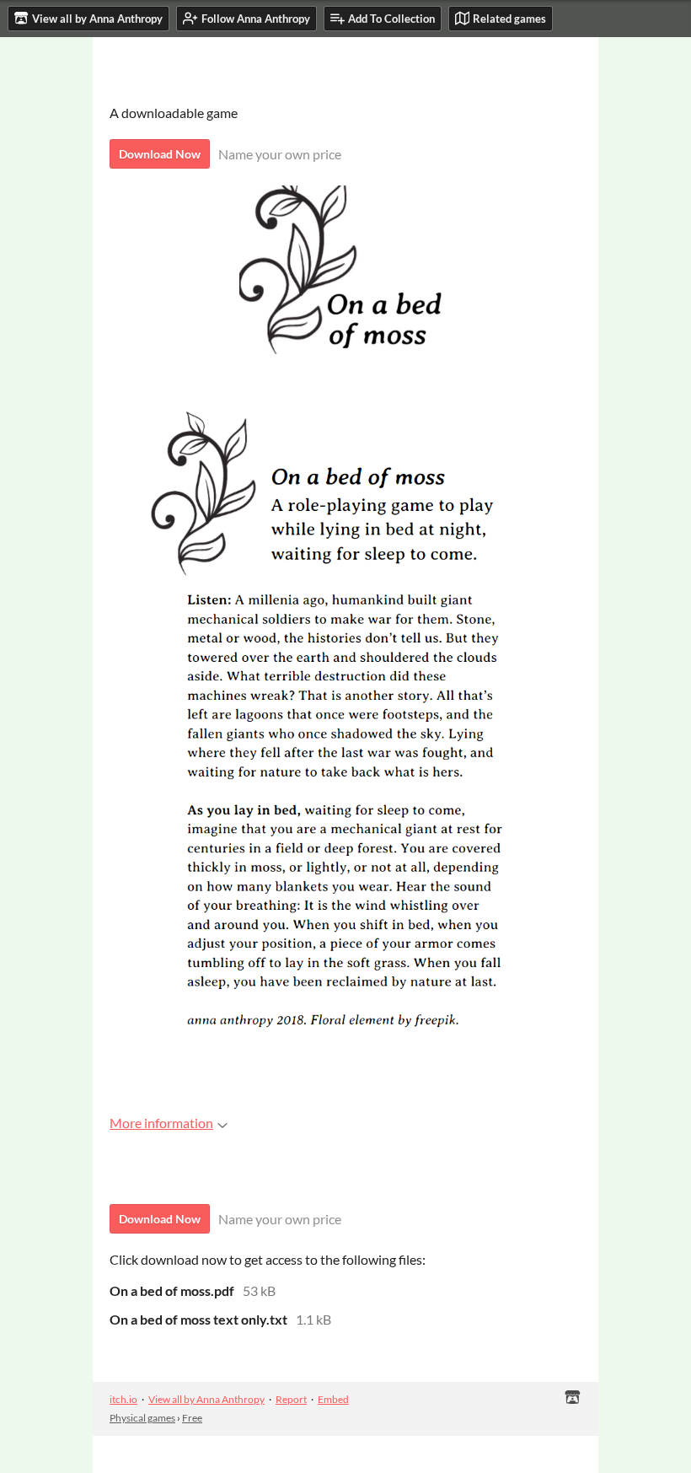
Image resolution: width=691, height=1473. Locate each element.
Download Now (160, 154)
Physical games (142, 1417)
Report (291, 1399)
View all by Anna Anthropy (206, 1399)
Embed (333, 1399)
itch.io (123, 1399)
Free (192, 1417)
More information (161, 1123)
